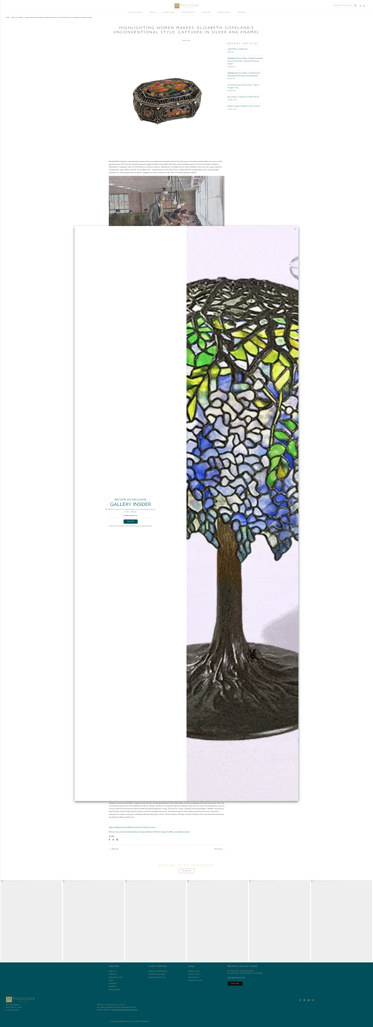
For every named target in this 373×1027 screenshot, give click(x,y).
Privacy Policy (136, 525)
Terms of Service (145, 525)
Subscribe (130, 521)
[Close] (295, 229)
